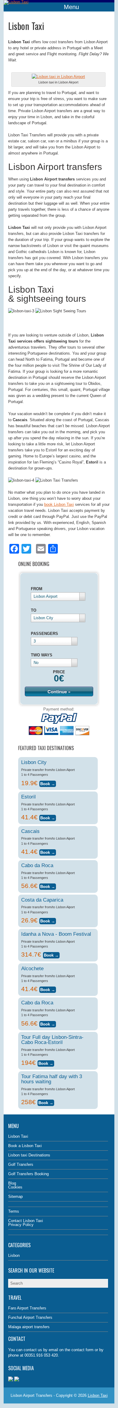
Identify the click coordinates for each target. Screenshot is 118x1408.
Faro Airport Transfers (27, 1308)
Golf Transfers (20, 1164)
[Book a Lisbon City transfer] (47, 782)
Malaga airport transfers (29, 1327)
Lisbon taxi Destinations (29, 1155)
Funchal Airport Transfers (30, 1317)
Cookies (15, 1187)
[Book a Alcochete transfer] (47, 988)
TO (33, 610)
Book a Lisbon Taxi (25, 1145)
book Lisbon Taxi (59, 504)
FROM (36, 589)
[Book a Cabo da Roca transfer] (47, 885)
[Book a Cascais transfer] (47, 851)
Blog (12, 1183)
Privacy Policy (21, 1224)
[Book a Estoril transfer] (47, 817)
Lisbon (14, 1255)
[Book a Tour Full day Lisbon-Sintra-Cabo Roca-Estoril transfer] (46, 1062)
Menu (71, 7)
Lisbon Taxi (18, 1136)
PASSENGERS (44, 634)
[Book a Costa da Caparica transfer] (47, 920)
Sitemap (15, 1196)
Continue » (59, 691)
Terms (13, 1211)
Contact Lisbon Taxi (25, 1220)
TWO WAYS (41, 655)
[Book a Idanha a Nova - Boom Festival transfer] (51, 954)
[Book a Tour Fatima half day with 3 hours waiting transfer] (46, 1101)
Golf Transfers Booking (28, 1174)
